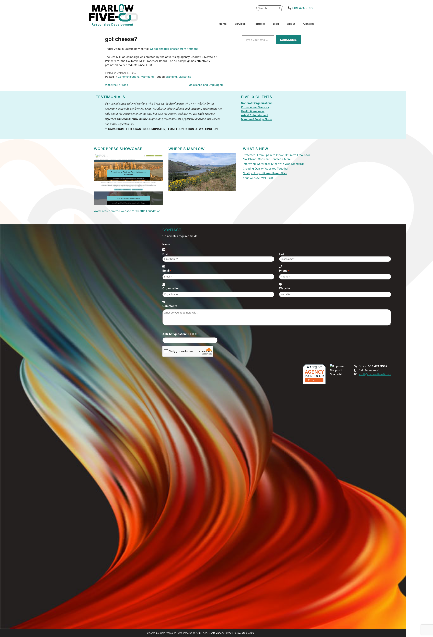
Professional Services (255, 107)
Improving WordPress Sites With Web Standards (273, 163)
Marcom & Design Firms (256, 119)
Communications (128, 76)
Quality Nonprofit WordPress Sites (265, 173)
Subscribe (288, 39)
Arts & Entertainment (254, 115)
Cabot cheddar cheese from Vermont (174, 48)
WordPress (166, 632)
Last (281, 254)
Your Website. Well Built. (258, 178)
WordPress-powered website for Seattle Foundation (127, 211)
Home (222, 23)
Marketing (147, 76)
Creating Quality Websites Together (265, 168)
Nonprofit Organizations (256, 103)
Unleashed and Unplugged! (206, 84)
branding (171, 76)
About (291, 23)
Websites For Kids (116, 84)
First (165, 254)
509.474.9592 (302, 8)
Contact (308, 23)
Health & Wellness (252, 111)
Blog (276, 23)
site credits (248, 632)
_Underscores (184, 632)
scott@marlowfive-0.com (375, 374)
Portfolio (259, 23)
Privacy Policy (232, 632)
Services (240, 23)
